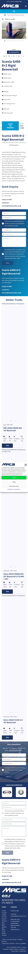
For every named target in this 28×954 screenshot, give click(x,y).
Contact (4, 935)
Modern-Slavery (14, 949)
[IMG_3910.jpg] (14, 30)
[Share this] (9, 56)
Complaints (22, 949)
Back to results (10, 19)
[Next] (22, 30)
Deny (14, 482)
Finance (4, 919)
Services (4, 921)
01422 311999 (15, 911)
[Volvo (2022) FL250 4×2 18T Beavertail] (14, 667)
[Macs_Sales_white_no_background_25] (10, 6)
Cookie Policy (10, 489)
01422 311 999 (18, 1)
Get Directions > (15, 929)
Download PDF (15, 52)
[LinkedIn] (6, 896)
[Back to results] (3, 19)
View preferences (14, 486)
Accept (14, 477)
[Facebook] (3, 896)
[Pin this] (18, 56)
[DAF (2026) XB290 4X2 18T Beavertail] (14, 375)
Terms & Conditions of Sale (13, 947)
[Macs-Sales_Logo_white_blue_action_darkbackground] (14, 890)
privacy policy (8, 252)
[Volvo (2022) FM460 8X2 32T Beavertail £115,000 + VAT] (14, 521)
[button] (25, 465)
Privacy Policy (17, 489)
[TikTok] (9, 896)
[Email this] (4, 56)
